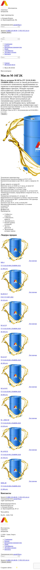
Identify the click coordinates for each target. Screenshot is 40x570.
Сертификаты (8, 50)
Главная (6, 63)
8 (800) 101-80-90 (11, 30)
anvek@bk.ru (17, 25)
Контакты (7, 54)
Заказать (4, 114)
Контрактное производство (13, 47)
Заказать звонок (6, 32)
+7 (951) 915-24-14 (23, 30)
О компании (8, 44)
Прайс (6, 49)
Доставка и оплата (10, 52)
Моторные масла (9, 64)
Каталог (7, 45)
